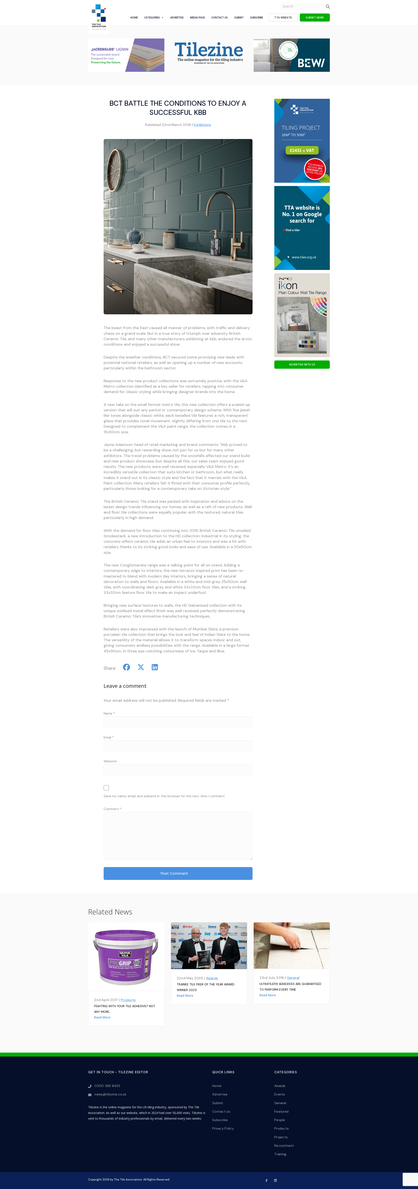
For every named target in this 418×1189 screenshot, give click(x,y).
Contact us (221, 1111)
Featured (281, 1111)
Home (134, 17)
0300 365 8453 (107, 1086)
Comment (112, 809)
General (293, 977)
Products (128, 1000)
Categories (152, 17)
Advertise (177, 17)
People (279, 1120)
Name (109, 713)
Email (109, 737)
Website (110, 761)
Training (280, 1154)
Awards (212, 978)
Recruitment (284, 1146)
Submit (239, 17)
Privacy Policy (223, 1128)
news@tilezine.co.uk (110, 1094)
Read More (102, 1017)
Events (279, 1094)
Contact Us (219, 17)
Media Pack (197, 17)
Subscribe (256, 17)
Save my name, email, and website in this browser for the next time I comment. (164, 796)
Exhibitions (202, 124)
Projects (281, 1137)
